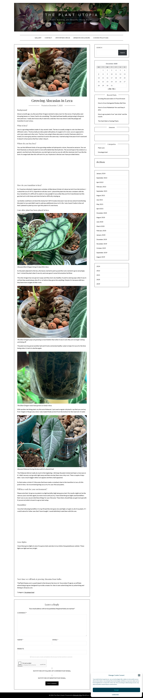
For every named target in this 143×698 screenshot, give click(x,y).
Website (20, 649)
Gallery (38, 38)
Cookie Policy (115, 694)
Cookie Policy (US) (100, 38)
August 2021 (101, 195)
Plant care (101, 148)
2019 (98, 284)
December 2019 (102, 239)
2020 (98, 279)
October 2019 (101, 248)
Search (99, 47)
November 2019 (102, 244)
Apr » (114, 88)
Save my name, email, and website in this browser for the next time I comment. (52, 657)
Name (20, 640)
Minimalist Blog (77, 695)
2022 (98, 271)
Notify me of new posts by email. (52, 678)
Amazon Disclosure (81, 38)
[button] (139, 675)
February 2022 (101, 187)
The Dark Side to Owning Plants (108, 121)
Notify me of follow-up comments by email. (52, 671)
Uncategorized (29, 592)
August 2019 (101, 257)
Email (55, 640)
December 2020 (102, 213)
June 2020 (100, 222)
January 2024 (101, 173)
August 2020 (101, 217)
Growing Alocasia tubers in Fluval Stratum (111, 98)
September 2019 (102, 252)
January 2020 (101, 235)
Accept (116, 690)
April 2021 (100, 208)
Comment (22, 613)
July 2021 (100, 200)
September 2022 (102, 178)
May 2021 (100, 204)
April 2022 (100, 182)
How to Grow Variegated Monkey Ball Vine (112, 103)
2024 (98, 266)
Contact (48, 38)
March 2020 (100, 226)
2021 (98, 275)
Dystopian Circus (63, 38)
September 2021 (102, 191)
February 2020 (101, 230)
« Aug (109, 88)
